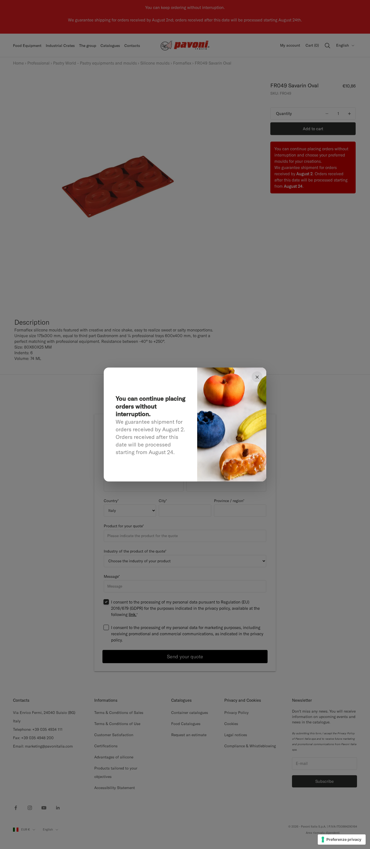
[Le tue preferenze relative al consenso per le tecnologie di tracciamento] (342, 839)
